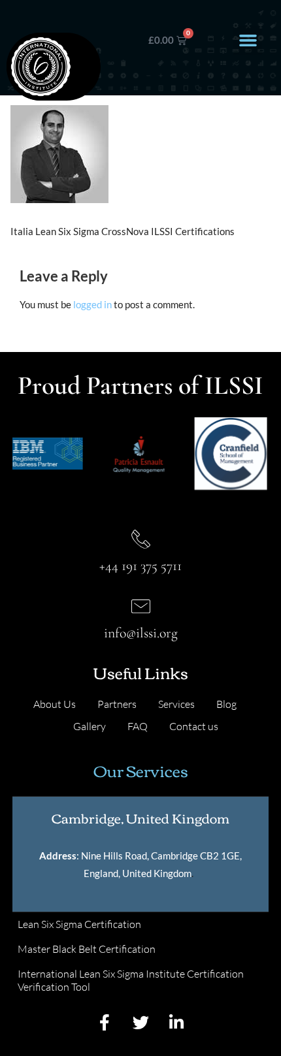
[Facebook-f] (104, 1022)
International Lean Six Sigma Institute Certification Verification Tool (131, 980)
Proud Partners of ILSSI (140, 385)
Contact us (193, 726)
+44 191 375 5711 (140, 565)
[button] (247, 40)
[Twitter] (140, 1022)
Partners (117, 704)
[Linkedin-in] (176, 1022)
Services (176, 704)
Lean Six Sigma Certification (79, 924)
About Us (54, 704)
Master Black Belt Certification (87, 948)
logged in (92, 304)
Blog (226, 704)
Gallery (89, 726)
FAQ (137, 726)
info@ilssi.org (141, 632)
